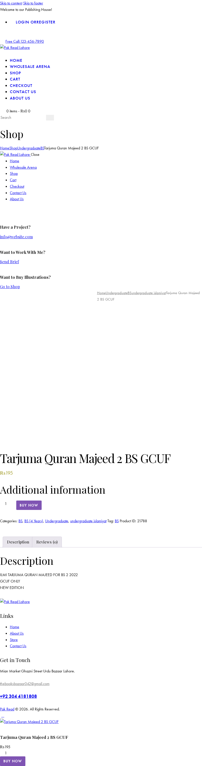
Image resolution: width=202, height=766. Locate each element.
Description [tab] (18, 541)
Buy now (29, 505)
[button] (27, 428)
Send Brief (9, 261)
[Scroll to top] (2, 715)
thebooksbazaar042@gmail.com (25, 683)
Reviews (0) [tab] (47, 541)
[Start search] (50, 118)
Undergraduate (28, 148)
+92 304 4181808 (18, 696)
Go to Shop (10, 286)
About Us (17, 633)
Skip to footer (33, 3)
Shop (13, 148)
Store (14, 639)
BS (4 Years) (33, 521)
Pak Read (7, 709)
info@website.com (16, 236)
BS (42, 148)
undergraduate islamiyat (149, 293)
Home (4, 148)
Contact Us (18, 645)
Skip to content (11, 3)
